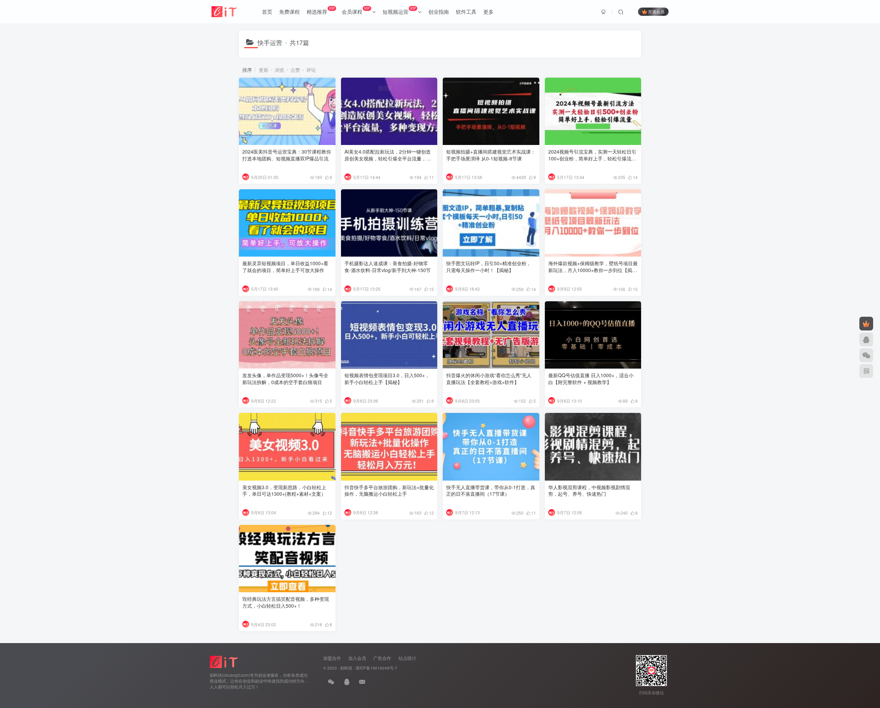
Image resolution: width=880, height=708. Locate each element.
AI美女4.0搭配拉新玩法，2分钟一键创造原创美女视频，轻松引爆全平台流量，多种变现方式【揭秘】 (387, 158)
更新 (263, 69)
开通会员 (656, 11)
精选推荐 (320, 10)
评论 (311, 69)
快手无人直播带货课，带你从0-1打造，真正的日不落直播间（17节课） (490, 490)
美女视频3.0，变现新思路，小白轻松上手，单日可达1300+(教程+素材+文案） (284, 490)
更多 (488, 11)
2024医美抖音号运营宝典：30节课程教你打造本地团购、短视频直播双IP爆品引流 (286, 155)
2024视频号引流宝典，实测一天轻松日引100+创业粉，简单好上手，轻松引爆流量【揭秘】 (592, 158)
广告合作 (382, 658)
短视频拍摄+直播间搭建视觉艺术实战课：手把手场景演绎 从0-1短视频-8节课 (491, 155)
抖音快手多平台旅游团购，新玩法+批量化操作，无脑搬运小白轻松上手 (389, 490)
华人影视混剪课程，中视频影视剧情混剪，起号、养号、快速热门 (589, 490)
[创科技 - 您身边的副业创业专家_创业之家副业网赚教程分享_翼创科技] (224, 661)
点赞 (295, 69)
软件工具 (466, 11)
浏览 (279, 69)
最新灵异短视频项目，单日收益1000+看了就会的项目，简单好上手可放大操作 (285, 266)
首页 (267, 11)
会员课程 (356, 10)
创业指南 (438, 11)
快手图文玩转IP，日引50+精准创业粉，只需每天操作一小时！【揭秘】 (488, 266)
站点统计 (407, 658)
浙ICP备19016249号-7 (376, 668)
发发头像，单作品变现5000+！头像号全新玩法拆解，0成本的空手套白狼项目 (285, 378)
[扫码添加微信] (866, 355)
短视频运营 (399, 10)
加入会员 (357, 658)
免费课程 (289, 11)
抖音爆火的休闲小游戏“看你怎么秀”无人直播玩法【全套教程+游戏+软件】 (488, 378)
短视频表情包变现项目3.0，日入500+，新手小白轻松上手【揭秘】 (387, 378)
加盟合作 (332, 658)
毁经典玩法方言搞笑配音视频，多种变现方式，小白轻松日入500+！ (285, 602)
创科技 (346, 668)
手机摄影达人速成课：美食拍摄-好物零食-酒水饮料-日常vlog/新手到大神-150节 (387, 266)
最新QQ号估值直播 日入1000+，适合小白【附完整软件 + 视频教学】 (591, 378)
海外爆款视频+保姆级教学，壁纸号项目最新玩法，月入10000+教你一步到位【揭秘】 (593, 270)
